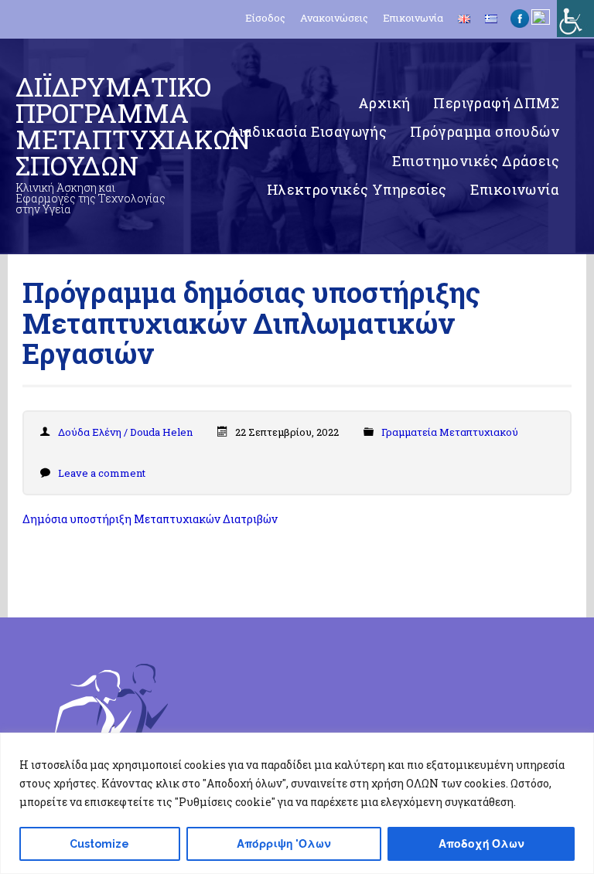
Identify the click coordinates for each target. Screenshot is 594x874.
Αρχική (384, 103)
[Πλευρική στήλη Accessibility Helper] (575, 18)
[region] (297, 803)
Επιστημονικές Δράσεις (475, 160)
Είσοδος (265, 18)
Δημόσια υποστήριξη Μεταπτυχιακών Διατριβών (150, 519)
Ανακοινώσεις (334, 18)
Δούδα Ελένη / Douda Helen (125, 432)
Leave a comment (101, 473)
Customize (99, 844)
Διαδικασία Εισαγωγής (307, 131)
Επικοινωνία (413, 18)
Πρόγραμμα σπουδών (484, 131)
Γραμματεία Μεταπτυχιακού (449, 432)
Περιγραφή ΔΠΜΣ (496, 103)
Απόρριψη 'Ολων (284, 844)
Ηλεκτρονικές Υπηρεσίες (357, 189)
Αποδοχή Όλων (481, 844)
